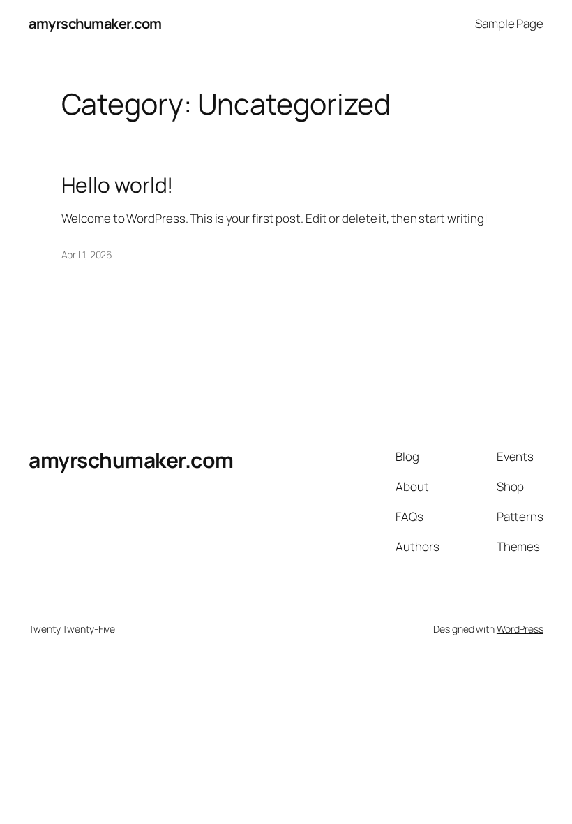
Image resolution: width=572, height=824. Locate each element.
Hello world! (117, 185)
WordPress (520, 628)
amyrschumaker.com (95, 23)
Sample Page (509, 23)
